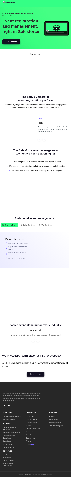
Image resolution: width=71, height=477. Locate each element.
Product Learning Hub (33, 429)
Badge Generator (8, 447)
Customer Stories (31, 422)
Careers (52, 416)
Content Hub (30, 416)
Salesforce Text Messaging (12, 432)
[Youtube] (8, 405)
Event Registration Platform (12, 416)
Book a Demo (53, 419)
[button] (11, 41)
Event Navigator (8, 444)
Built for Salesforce (9, 419)
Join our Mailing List (55, 425)
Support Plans (30, 438)
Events (28, 425)
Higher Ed (35, 330)
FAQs (28, 444)
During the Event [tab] (28, 225)
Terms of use (36, 474)
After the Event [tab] (46, 225)
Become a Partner (55, 422)
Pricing (28, 441)
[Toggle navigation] (66, 3)
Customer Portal (31, 419)
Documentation (31, 432)
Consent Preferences (46, 474)
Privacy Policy (28, 474)
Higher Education (8, 460)
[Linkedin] (4, 405)
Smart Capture (7, 441)
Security (28, 435)
